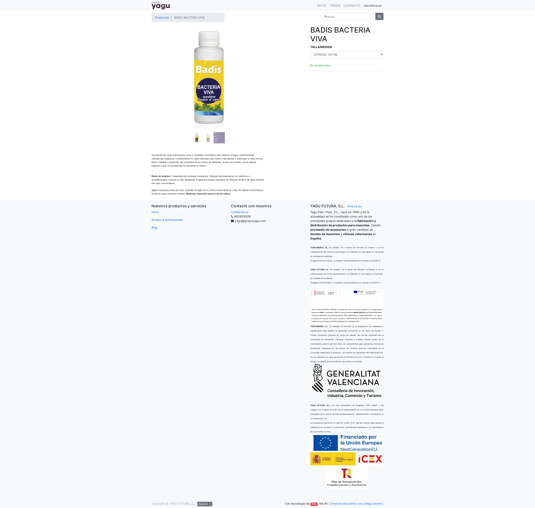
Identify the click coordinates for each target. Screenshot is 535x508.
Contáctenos (239, 212)
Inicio (155, 212)
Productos (162, 17)
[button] (160, 67)
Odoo (314, 504)
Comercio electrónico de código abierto (356, 503)
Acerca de (355, 206)
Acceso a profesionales (167, 220)
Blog (155, 227)
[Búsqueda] (379, 16)
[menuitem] (322, 5)
